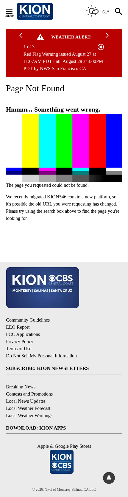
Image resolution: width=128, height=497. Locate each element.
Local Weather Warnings (29, 415)
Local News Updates (26, 401)
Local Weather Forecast (28, 408)
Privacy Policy (19, 341)
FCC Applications (23, 334)
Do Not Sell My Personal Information (41, 355)
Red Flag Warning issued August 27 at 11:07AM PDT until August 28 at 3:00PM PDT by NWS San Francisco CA (63, 61)
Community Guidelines (28, 319)
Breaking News (20, 386)
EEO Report (17, 327)
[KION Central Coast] (42, 11)
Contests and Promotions (29, 393)
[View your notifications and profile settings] (109, 478)
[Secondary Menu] (13, 11)
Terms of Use (18, 348)
